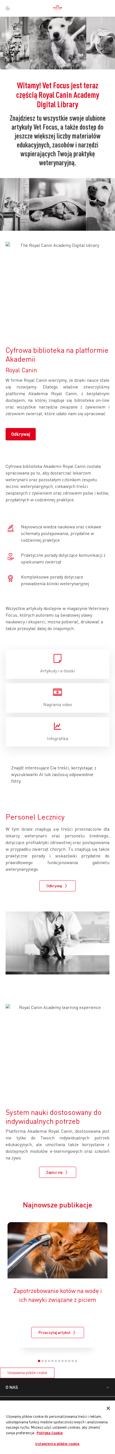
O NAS (12, 1387)
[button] (39, 1361)
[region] (57, 1427)
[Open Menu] (8, 8)
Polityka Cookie (50, 1433)
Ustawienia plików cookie (27, 1372)
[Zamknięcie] (108, 1408)
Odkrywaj (20, 434)
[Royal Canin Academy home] (57, 8)
